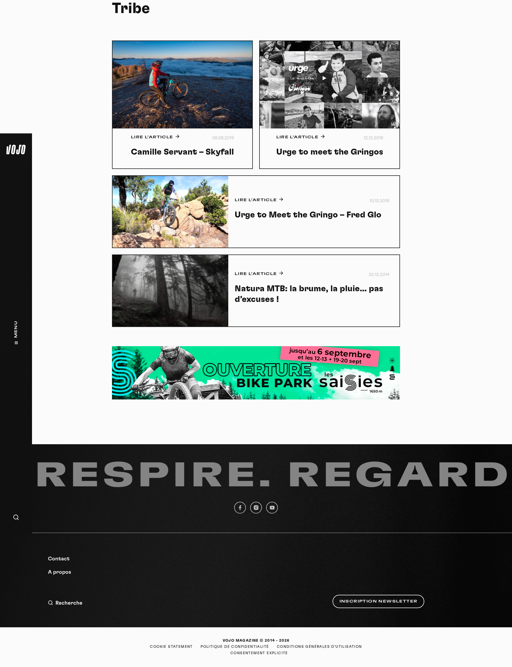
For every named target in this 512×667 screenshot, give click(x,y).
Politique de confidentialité (235, 647)
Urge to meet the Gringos (329, 152)
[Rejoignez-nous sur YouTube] (272, 508)
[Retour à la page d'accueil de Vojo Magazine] (16, 149)
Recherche (68, 603)
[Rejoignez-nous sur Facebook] (240, 508)
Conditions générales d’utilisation (319, 647)
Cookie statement (171, 647)
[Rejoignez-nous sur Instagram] (256, 508)
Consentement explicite (259, 653)
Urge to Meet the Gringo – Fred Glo (308, 215)
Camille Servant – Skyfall (182, 152)
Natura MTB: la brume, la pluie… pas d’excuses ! (309, 294)
